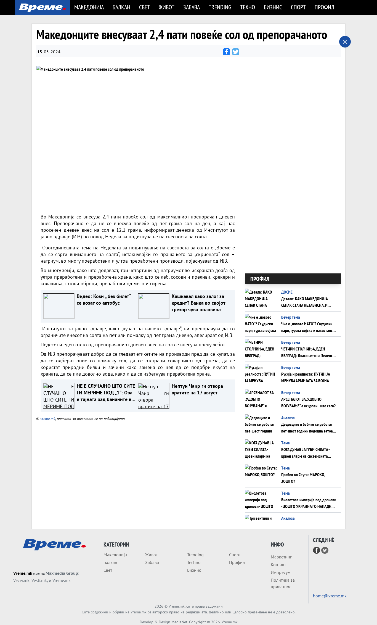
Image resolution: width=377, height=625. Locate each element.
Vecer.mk (21, 580)
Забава (191, 7)
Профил (324, 7)
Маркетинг (281, 557)
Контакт (278, 564)
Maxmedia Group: (62, 573)
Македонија (89, 7)
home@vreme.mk (330, 595)
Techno (194, 562)
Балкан (121, 7)
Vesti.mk (39, 580)
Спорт (298, 7)
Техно (247, 7)
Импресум (280, 572)
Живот (166, 7)
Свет (144, 7)
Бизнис (273, 7)
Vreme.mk (22, 573)
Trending (220, 7)
